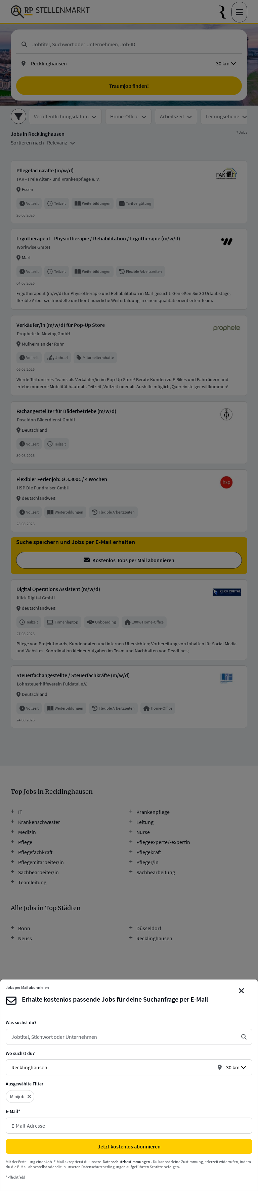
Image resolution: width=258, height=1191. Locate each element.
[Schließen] (241, 991)
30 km (233, 1067)
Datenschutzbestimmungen (126, 1161)
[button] (29, 1096)
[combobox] (123, 1037)
